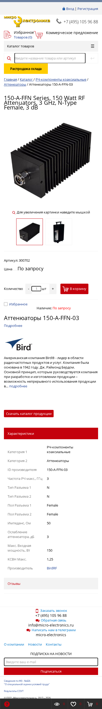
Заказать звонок (53, 610)
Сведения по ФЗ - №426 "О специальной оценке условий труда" (27, 682)
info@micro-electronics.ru (51, 625)
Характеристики (21, 433)
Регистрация (87, 8)
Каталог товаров (20, 46)
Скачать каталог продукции (29, 413)
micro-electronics (51, 634)
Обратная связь (53, 620)
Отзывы (14, 583)
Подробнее (13, 325)
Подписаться (51, 671)
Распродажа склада (26, 68)
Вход (70, 8)
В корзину (78, 288)
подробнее (18, 386)
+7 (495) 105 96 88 (81, 22)
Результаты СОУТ (14, 691)
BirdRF (52, 568)
